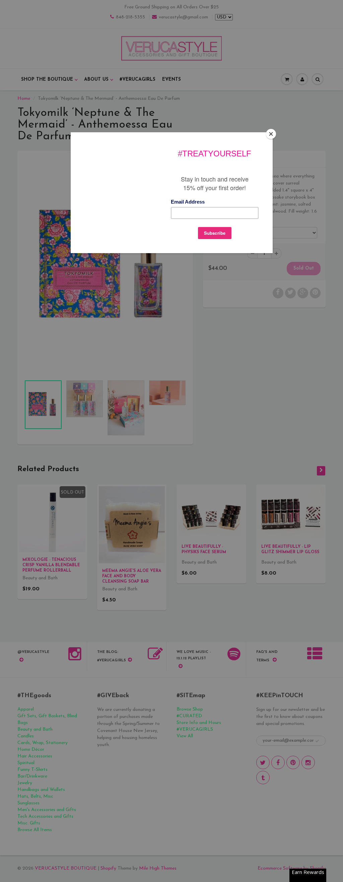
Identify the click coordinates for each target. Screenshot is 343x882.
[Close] (271, 134)
